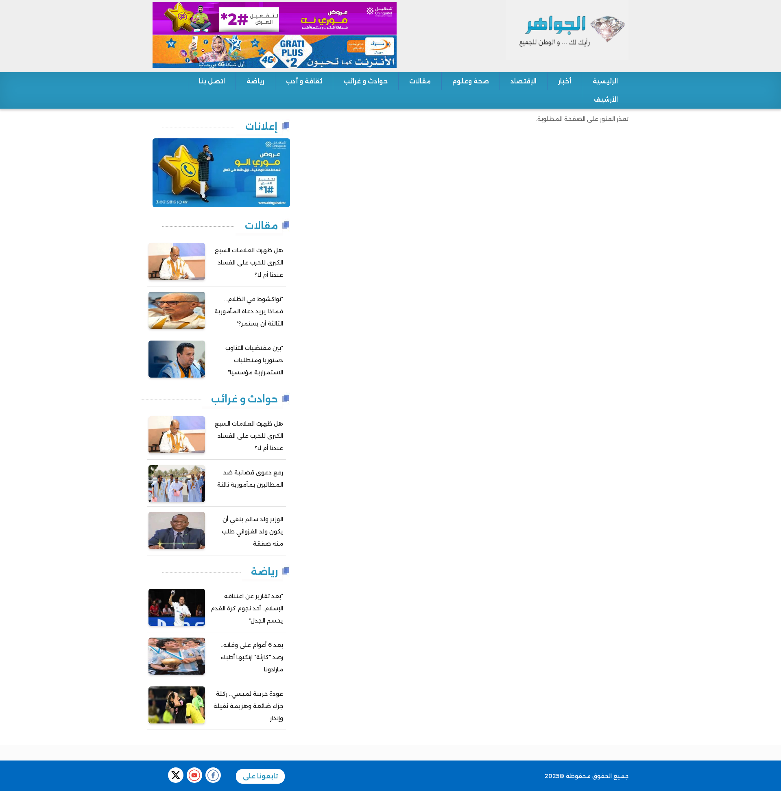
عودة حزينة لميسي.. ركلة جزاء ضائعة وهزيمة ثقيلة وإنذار (248, 706)
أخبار (564, 81)
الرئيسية (605, 81)
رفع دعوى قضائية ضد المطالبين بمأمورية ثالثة (250, 478)
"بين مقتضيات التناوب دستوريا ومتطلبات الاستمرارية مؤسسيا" (254, 360)
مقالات (420, 81)
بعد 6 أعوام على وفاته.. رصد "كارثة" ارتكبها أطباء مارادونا (251, 657)
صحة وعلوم (470, 81)
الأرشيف (606, 99)
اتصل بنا (212, 81)
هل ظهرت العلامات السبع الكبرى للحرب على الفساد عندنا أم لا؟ (249, 262)
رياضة (255, 81)
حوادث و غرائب (366, 81)
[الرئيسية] (567, 29)
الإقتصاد (523, 81)
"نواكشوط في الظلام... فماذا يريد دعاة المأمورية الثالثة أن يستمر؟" (248, 311)
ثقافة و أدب (304, 81)
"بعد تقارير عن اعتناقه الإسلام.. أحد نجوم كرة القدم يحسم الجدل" (247, 608)
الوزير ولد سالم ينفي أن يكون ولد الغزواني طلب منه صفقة (252, 531)
